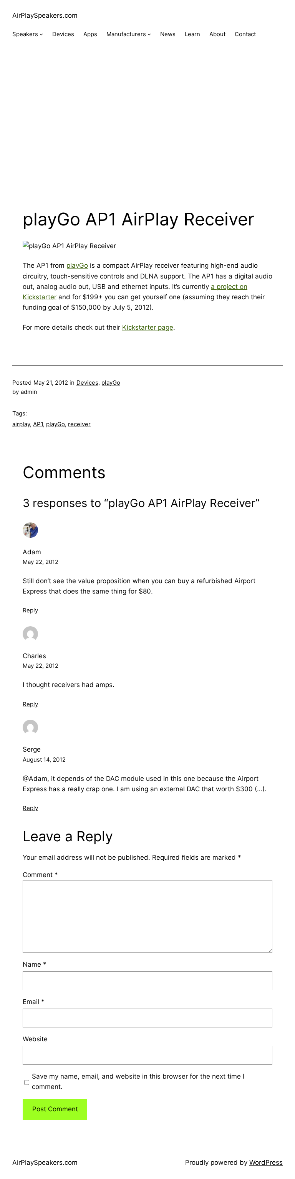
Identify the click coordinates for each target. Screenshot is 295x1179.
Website (35, 1039)
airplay (21, 424)
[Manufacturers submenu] (149, 34)
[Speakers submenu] (41, 34)
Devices (87, 382)
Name (34, 964)
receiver (79, 424)
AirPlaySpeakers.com (45, 15)
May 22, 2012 (40, 561)
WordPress (266, 1162)
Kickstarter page (147, 327)
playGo (77, 265)
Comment (40, 875)
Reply (30, 610)
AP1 (38, 424)
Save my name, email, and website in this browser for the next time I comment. (138, 1081)
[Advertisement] (147, 131)
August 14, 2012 (44, 759)
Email (34, 1002)
